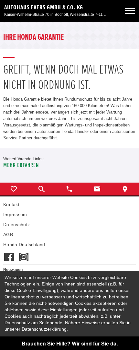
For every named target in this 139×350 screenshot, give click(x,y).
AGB (8, 234)
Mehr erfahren (21, 165)
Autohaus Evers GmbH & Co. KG (43, 7)
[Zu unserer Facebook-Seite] (9, 254)
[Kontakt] (97, 189)
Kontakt (11, 204)
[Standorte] (125, 189)
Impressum (15, 214)
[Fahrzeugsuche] (42, 189)
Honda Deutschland (24, 244)
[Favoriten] (14, 189)
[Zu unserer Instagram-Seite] (23, 254)
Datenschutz (16, 224)
